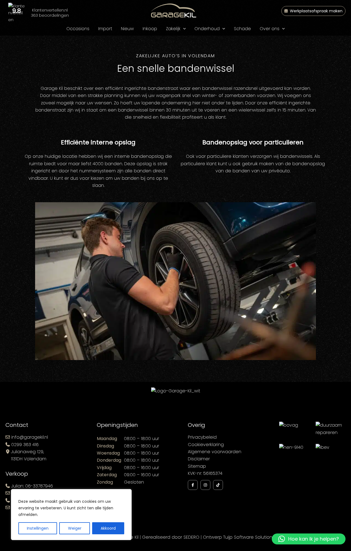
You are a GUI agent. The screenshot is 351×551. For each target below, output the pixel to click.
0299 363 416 (25, 444)
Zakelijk (173, 28)
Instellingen (38, 528)
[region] (71, 514)
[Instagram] (205, 485)
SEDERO (191, 537)
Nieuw (127, 28)
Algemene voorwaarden (214, 452)
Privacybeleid (202, 437)
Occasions (77, 28)
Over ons (269, 28)
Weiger (74, 528)
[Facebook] (193, 485)
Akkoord (108, 528)
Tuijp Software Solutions (248, 537)
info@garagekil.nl (29, 437)
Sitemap (197, 466)
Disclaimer (199, 459)
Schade (242, 28)
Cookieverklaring (206, 444)
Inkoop (150, 28)
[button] (313, 11)
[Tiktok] (218, 485)
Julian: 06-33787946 (32, 486)
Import (105, 28)
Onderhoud (207, 28)
